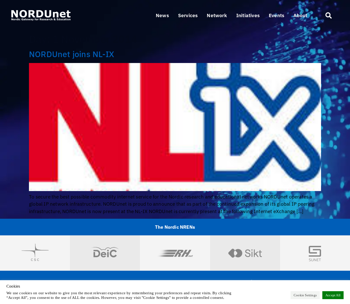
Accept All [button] (333, 295)
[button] (188, 15)
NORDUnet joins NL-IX (71, 54)
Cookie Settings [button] (305, 295)
